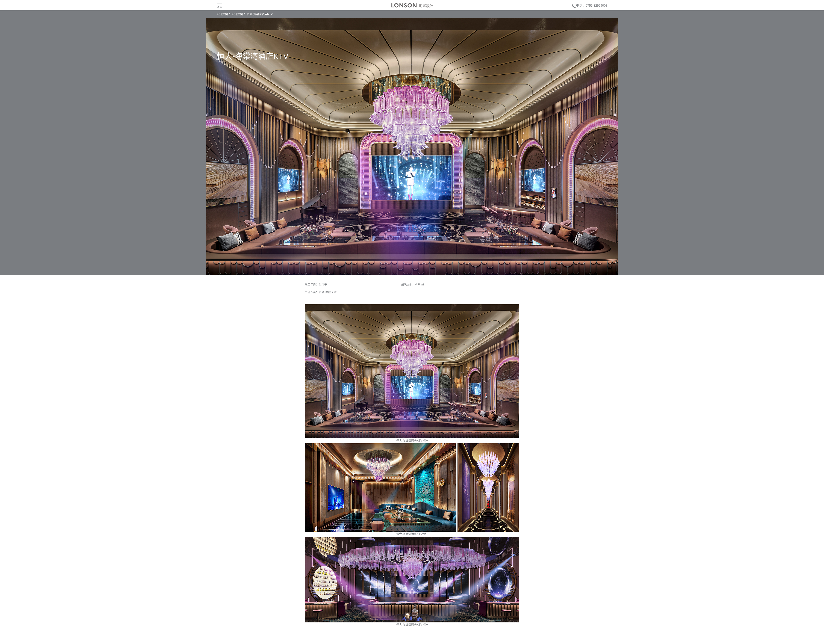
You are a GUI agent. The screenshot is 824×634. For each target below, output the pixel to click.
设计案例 (222, 14)
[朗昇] (412, 5)
